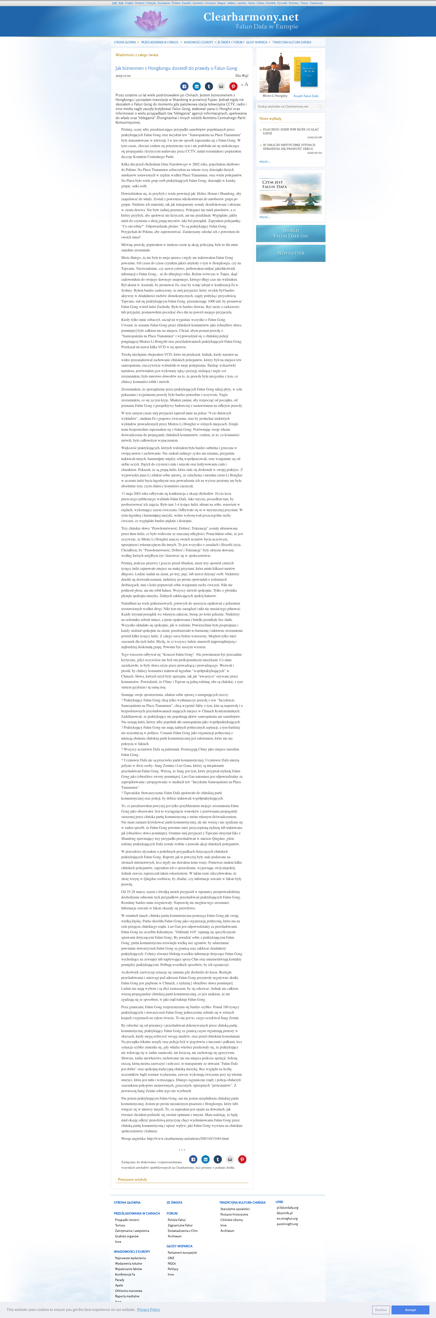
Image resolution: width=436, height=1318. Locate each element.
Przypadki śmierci (127, 1220)
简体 (121, 3)
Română (270, 3)
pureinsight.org (287, 1224)
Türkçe (304, 3)
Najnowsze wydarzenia (130, 1258)
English (129, 3)
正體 (114, 3)
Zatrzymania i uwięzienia (132, 1231)
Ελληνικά (210, 3)
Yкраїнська (316, 3)
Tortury (120, 1225)
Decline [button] (381, 1310)
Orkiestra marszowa (128, 1291)
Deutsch (139, 3)
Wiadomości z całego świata (137, 55)
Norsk (251, 3)
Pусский (282, 3)
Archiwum (175, 1236)
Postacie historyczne (234, 1214)
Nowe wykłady (270, 118)
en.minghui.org (287, 1218)
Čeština (176, 3)
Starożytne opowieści (235, 1209)
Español (186, 3)
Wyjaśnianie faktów (128, 1269)
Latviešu (241, 3)
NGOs (172, 1263)
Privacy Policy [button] (148, 1310)
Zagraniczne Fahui (180, 1225)
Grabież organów (127, 1236)
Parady (119, 1280)
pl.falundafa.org (287, 1207)
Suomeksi (198, 3)
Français (151, 3)
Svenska (293, 3)
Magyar (221, 3)
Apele (119, 1285)
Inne (118, 1241)
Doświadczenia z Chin (183, 1231)
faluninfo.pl (285, 1213)
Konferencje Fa (125, 1274)
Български (164, 3)
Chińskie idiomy (231, 1220)
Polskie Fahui (177, 1220)
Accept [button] (410, 1310)
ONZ (171, 1258)
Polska (260, 3)
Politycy (173, 1269)
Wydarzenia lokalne (128, 1263)
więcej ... (265, 161)
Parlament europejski (182, 1252)
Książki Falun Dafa (306, 96)
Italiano (231, 3)
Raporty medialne (127, 1296)
